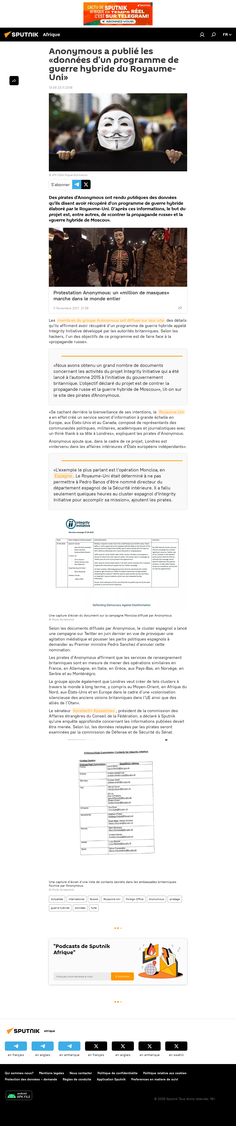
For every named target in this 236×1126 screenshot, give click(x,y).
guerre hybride (60, 908)
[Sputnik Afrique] (22, 38)
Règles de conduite (77, 1079)
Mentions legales (51, 1073)
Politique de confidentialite (117, 1073)
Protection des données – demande (31, 1079)
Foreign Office (134, 899)
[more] (180, 307)
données (80, 908)
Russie (94, 899)
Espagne (63, 476)
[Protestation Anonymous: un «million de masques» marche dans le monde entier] (118, 257)
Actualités (57, 899)
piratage (175, 899)
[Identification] (202, 34)
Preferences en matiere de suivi (154, 1079)
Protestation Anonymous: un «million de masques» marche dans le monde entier (111, 295)
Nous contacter (81, 1073)
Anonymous (156, 899)
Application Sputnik (111, 1079)
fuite (94, 908)
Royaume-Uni (171, 412)
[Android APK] (19, 1096)
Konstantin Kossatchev (94, 710)
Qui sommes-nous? (19, 1073)
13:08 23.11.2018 (60, 87)
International (76, 899)
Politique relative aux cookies (164, 1073)
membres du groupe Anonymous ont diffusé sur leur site (111, 320)
